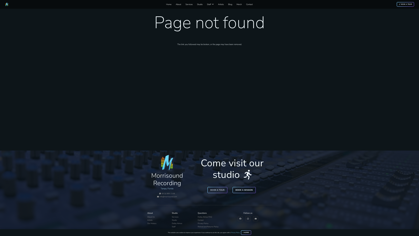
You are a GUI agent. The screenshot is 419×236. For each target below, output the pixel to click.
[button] (213, 4)
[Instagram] (248, 218)
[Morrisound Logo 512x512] (7, 4)
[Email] (255, 218)
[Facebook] (240, 218)
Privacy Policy (235, 233)
